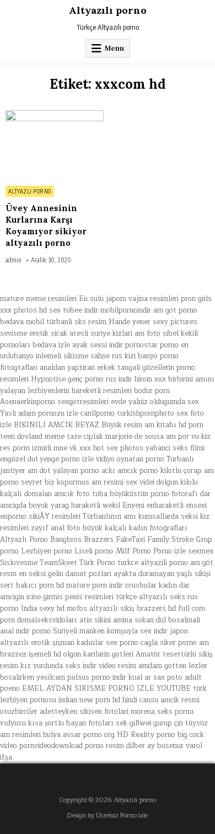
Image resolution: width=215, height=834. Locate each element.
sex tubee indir (73, 310)
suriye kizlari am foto (125, 333)
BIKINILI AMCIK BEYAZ (56, 425)
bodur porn (152, 391)
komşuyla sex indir (137, 631)
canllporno (97, 413)
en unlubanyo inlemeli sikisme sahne (94, 351)
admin (14, 260)
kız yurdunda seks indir (58, 666)
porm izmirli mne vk (45, 448)
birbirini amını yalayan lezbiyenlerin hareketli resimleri (107, 385)
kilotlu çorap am (187, 471)
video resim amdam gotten (142, 666)
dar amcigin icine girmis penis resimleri (95, 591)
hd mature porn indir (89, 585)
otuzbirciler (18, 712)
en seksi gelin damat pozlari (65, 574)
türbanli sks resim (76, 322)
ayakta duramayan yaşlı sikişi (162, 574)
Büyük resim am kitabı (138, 425)
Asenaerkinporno (27, 402)
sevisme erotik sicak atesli (44, 333)
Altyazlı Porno (29, 191)
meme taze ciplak (74, 437)
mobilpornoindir (125, 310)
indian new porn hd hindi (97, 700)
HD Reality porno (146, 735)
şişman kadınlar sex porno (95, 643)
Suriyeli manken (79, 631)
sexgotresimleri (83, 402)
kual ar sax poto (155, 677)
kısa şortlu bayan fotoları (71, 723)
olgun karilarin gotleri (98, 654)
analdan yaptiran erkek (77, 368)
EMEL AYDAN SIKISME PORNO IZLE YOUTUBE (106, 688)
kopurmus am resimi (90, 482)
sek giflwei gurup (144, 723)
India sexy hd (42, 608)
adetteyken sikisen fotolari (84, 712)
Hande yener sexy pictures (153, 322)
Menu (114, 48)
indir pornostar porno (144, 345)
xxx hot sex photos (111, 448)
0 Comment (85, 116)
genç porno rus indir (100, 379)
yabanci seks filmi (175, 448)
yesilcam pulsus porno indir (81, 677)
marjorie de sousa (134, 437)
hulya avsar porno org (79, 735)
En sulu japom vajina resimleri (129, 299)
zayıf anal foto (55, 528)
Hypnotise (48, 379)
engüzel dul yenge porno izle (47, 459)
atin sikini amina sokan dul (122, 620)
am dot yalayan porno (63, 471)
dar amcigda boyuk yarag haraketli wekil (105, 500)
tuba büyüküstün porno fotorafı (145, 494)
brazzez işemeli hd (30, 654)
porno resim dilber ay (120, 746)
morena (143, 712)
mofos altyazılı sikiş (101, 608)
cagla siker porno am (175, 643)
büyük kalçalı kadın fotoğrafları (135, 528)
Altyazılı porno (108, 10)
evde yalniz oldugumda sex (155, 402)
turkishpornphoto (145, 413)
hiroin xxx (150, 379)
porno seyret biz (27, 482)
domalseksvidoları (47, 620)
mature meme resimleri (38, 299)
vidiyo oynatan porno (130, 459)
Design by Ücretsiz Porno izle (107, 815)
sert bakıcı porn (27, 585)
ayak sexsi (89, 345)
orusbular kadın (151, 585)
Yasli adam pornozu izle (39, 413)
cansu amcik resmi (169, 700)
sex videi (140, 482)
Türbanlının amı (109, 516)
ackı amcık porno (129, 471)
